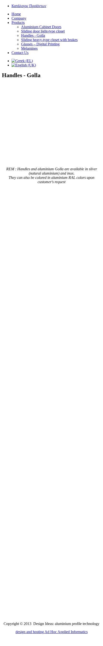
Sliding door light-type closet (43, 31)
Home (16, 14)
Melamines (29, 48)
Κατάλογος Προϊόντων (28, 6)
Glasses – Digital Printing (40, 44)
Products (18, 23)
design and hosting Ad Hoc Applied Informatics (52, 632)
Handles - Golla (33, 35)
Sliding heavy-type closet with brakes (49, 40)
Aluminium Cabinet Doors (41, 27)
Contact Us (20, 53)
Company (18, 18)
